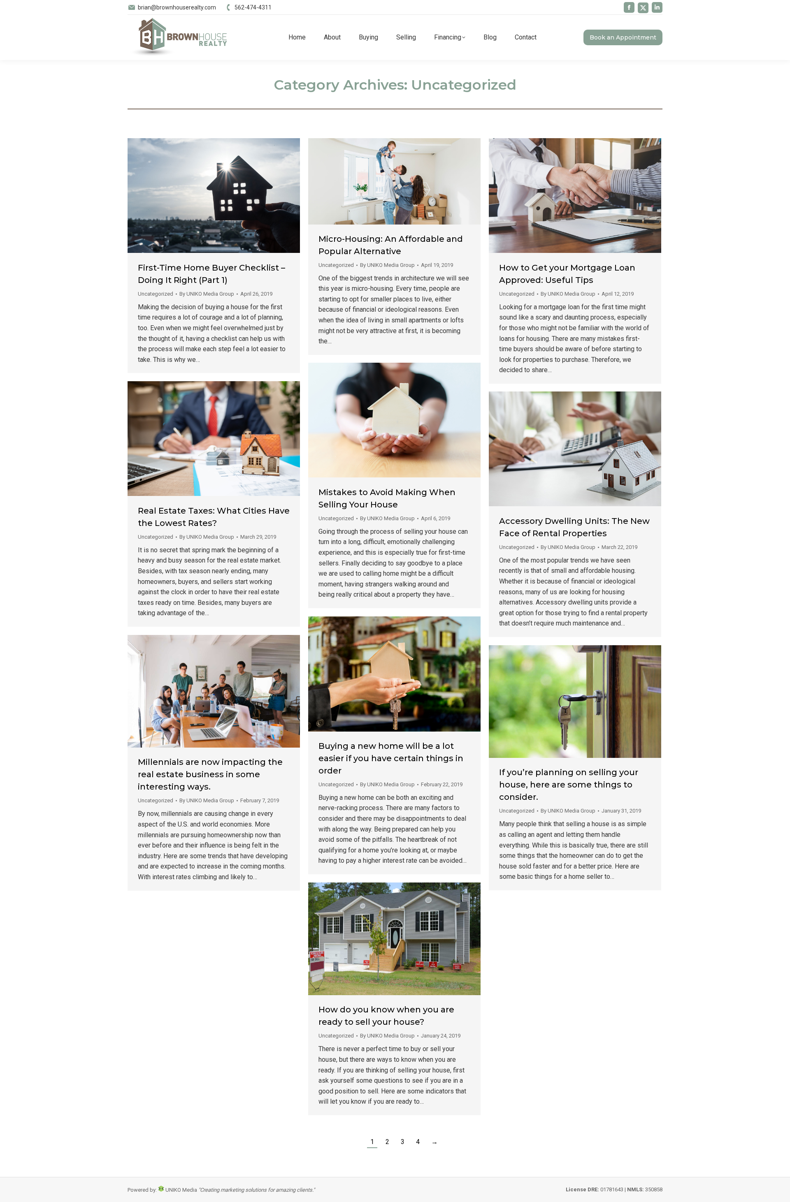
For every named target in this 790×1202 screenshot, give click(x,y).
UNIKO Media (180, 1190)
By (206, 294)
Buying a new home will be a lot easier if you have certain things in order (390, 758)
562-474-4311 (253, 7)
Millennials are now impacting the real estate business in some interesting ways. (210, 774)
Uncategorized (155, 294)
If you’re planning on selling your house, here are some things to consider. (568, 784)
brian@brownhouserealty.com (177, 7)
